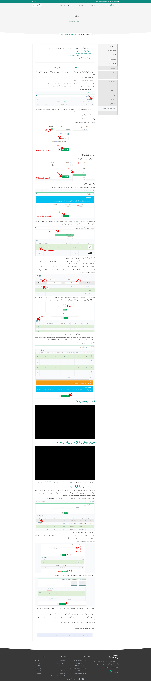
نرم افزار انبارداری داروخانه (80, 663)
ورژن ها (39, 663)
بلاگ (62, 668)
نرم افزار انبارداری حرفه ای (80, 660)
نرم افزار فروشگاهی (81, 671)
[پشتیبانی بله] (110, 671)
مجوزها (39, 666)
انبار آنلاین (88, 35)
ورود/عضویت (115, 1)
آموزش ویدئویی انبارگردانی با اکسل (83, 53)
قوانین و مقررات (37, 668)
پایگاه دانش (62, 5)
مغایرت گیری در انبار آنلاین (85, 58)
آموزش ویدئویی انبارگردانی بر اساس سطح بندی (80, 56)
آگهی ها (71, 5)
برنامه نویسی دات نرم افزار (73, 679)
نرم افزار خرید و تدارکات (80, 673)
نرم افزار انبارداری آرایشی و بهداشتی (78, 668)
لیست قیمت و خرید (81, 5)
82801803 (34, 1)
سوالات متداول (60, 663)
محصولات (92, 5)
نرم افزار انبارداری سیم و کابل (79, 666)
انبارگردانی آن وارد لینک (45, 482)
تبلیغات (62, 673)
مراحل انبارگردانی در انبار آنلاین (84, 51)
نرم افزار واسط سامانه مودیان (103, 1)
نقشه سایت (38, 671)
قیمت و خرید (60, 666)
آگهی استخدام (38, 660)
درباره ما (62, 660)
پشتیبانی (39, 673)
